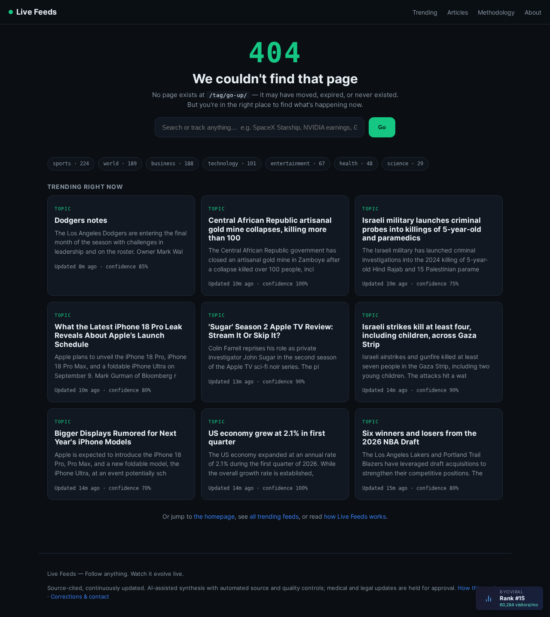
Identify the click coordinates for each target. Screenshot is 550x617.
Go (382, 127)
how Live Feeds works (355, 516)
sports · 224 (71, 164)
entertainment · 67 (298, 164)
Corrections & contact (80, 596)
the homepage (214, 516)
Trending (424, 12)
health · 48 (356, 164)
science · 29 (405, 164)
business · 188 (172, 164)
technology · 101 (232, 164)
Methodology (496, 12)
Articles (457, 12)
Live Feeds (36, 11)
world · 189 (120, 164)
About (533, 12)
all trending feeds (274, 516)
